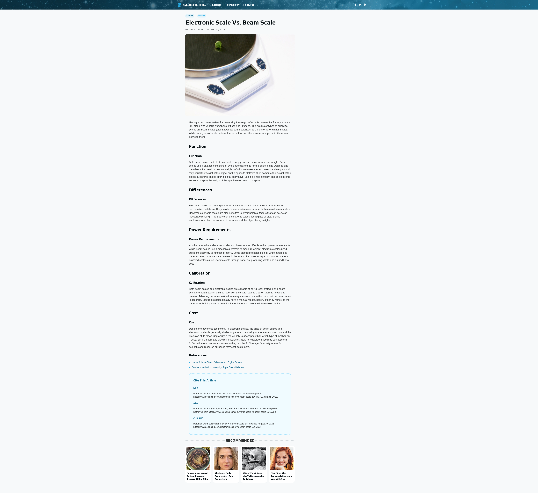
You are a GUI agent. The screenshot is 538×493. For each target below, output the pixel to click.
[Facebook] (356, 4)
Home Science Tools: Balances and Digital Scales (217, 362)
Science (217, 4)
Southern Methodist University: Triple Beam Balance (218, 367)
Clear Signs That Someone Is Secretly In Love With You (281, 476)
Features (248, 4)
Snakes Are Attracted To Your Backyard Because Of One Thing (197, 476)
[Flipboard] (360, 4)
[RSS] (365, 4)
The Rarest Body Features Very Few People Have (224, 476)
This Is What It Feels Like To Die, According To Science (253, 476)
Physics (201, 16)
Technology (232, 4)
